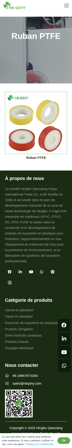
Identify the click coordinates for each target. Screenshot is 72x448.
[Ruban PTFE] (36, 124)
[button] (66, 5)
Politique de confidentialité (39, 444)
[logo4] (14, 5)
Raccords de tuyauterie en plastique (31, 323)
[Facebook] (64, 325)
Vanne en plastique (19, 310)
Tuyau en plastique (19, 316)
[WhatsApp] (64, 365)
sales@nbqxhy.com (27, 383)
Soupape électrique (19, 348)
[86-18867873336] (9, 376)
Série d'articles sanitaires (23, 335)
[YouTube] (64, 352)
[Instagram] (9, 282)
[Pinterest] (52, 272)
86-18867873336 (25, 376)
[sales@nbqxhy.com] (9, 383)
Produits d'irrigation (19, 329)
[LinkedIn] (64, 338)
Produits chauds (17, 342)
